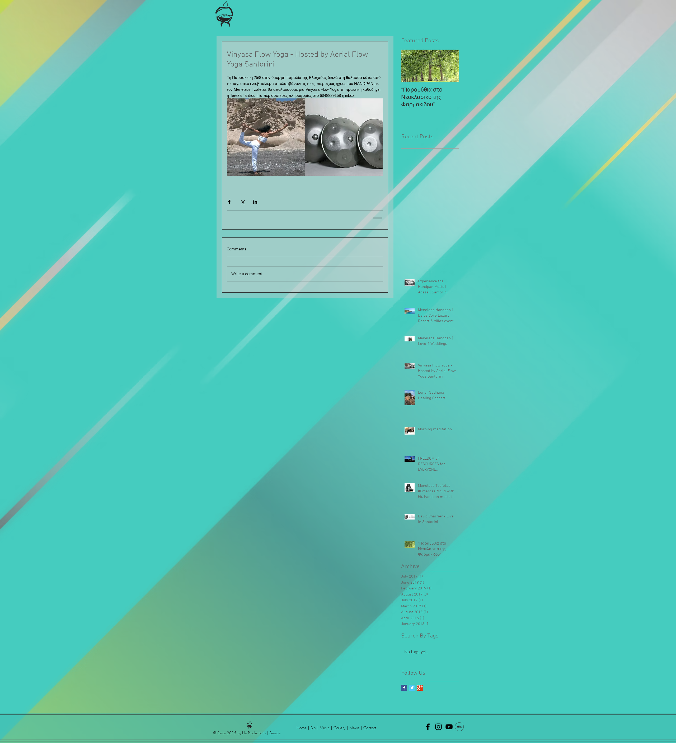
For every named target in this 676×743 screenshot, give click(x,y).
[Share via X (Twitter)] (242, 201)
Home (302, 728)
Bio (313, 728)
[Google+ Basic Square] (420, 688)
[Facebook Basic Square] (404, 688)
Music (325, 728)
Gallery (339, 728)
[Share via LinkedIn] (255, 201)
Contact (369, 728)
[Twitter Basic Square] (412, 688)
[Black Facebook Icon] (428, 726)
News (355, 728)
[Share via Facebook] (229, 201)
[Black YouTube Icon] (449, 726)
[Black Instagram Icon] (438, 726)
